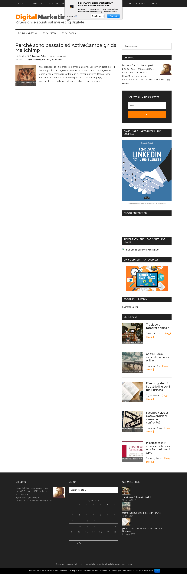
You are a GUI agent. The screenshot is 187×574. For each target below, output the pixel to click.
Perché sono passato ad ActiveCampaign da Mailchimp (65, 47)
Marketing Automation (52, 59)
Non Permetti (97, 16)
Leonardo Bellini (130, 307)
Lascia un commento (58, 56)
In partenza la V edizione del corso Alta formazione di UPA (158, 447)
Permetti (113, 16)
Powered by (71, 16)
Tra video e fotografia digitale (157, 326)
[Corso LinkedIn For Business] (147, 278)
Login (129, 564)
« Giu (79, 543)
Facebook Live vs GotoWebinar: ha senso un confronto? (157, 417)
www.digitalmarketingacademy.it (111, 564)
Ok (157, 571)
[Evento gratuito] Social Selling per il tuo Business (158, 387)
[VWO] (77, 16)
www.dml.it (90, 564)
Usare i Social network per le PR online (157, 357)
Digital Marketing (34, 59)
